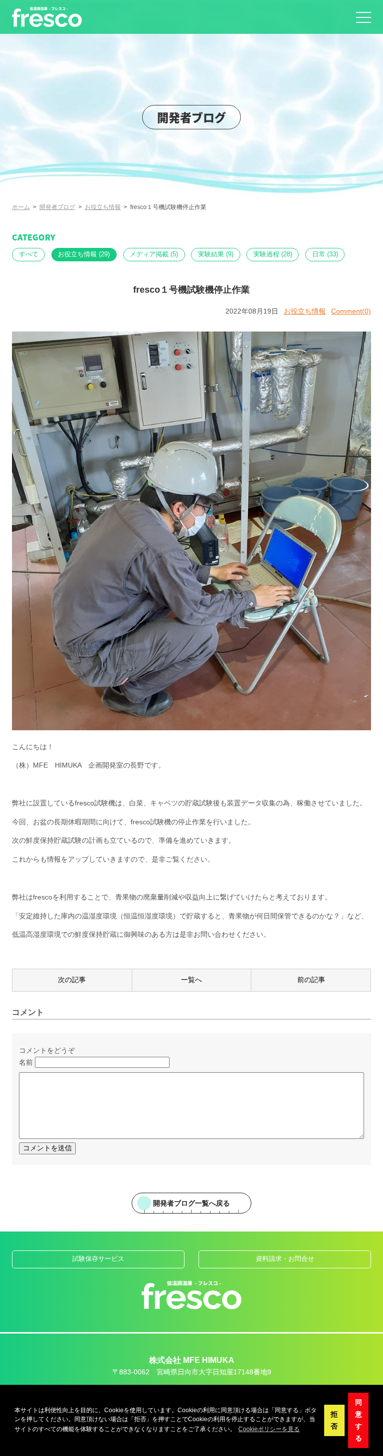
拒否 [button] (334, 1420)
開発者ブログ (57, 207)
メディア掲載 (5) (154, 254)
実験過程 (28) (272, 254)
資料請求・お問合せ (285, 1258)
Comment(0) (351, 311)
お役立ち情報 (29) (84, 254)
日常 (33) (325, 254)
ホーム (21, 207)
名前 (26, 1062)
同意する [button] (358, 1420)
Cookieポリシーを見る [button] (269, 1429)
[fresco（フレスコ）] (47, 17)
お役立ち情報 (103, 207)
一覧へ (191, 980)
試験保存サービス (98, 1258)
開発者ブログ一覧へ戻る (191, 1203)
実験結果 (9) (215, 254)
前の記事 (311, 980)
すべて (28, 254)
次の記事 (72, 980)
